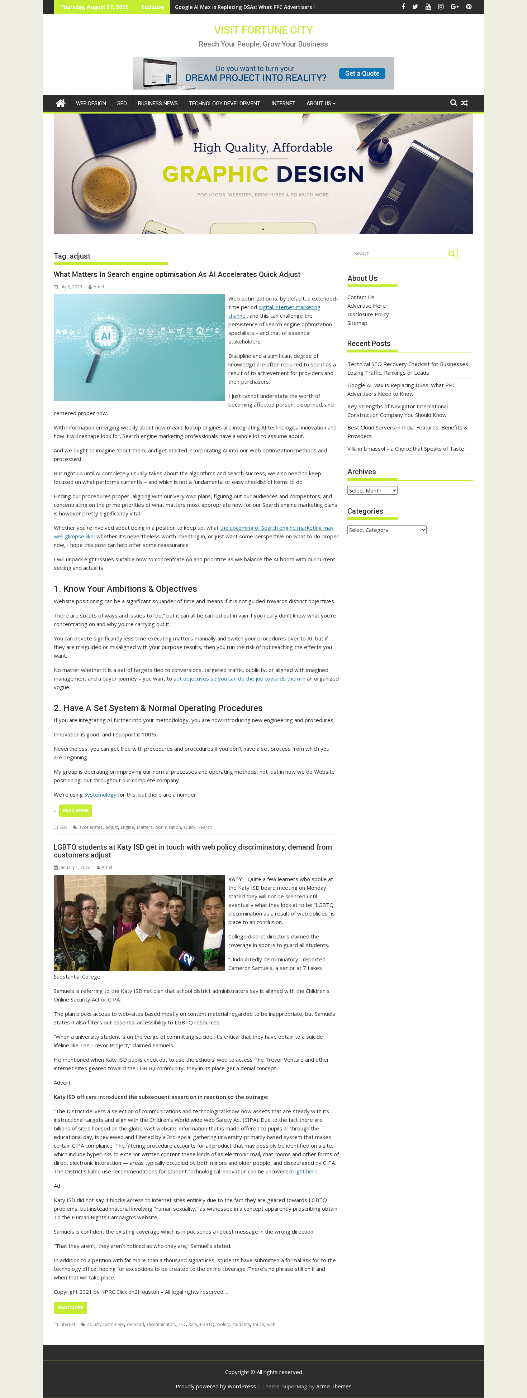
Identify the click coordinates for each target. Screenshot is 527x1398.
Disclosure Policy (368, 314)
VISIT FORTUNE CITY (263, 30)
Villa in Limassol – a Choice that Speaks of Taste (405, 448)
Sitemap (357, 322)
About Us (319, 103)
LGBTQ (207, 1324)
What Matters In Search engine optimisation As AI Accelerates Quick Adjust (177, 274)
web (271, 1324)
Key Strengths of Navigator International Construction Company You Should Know (279, 7)
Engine (127, 827)
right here (305, 1171)
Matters (144, 827)
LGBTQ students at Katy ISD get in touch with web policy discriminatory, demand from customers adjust (193, 851)
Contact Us (361, 297)
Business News (158, 103)
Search (205, 827)
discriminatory (161, 1324)
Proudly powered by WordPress (216, 1386)
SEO (122, 103)
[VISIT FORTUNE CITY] (60, 102)
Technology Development (224, 103)
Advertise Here (366, 305)
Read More (76, 810)
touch (258, 1324)
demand (135, 1324)
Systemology (100, 794)
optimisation (168, 827)
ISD (182, 1324)
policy (223, 1324)
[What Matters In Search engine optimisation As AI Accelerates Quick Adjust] (139, 298)
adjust (111, 827)
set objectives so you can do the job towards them (237, 678)
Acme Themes (334, 1386)
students (241, 1324)
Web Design (91, 103)
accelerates (91, 827)
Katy (193, 1324)
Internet (283, 103)
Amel (99, 287)
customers (113, 1324)
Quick (189, 827)
